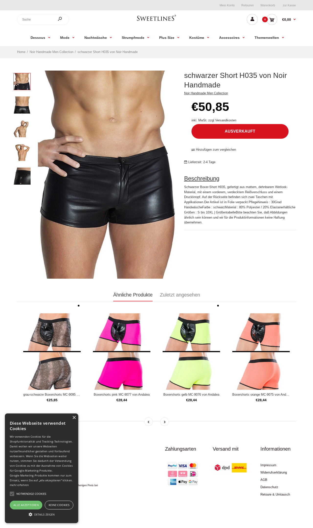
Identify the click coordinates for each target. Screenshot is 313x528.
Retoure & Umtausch (275, 494)
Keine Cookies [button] (59, 505)
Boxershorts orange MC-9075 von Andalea (262, 394)
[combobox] (43, 19)
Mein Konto (227, 5)
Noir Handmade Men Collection (206, 93)
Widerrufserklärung (273, 472)
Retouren (247, 5)
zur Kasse (289, 5)
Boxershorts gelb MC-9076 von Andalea (191, 394)
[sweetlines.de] (156, 20)
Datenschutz (269, 487)
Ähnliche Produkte (133, 294)
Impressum (268, 465)
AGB (263, 480)
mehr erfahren (19, 485)
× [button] (74, 418)
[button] (41, 514)
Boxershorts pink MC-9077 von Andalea (122, 394)
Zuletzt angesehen (180, 294)
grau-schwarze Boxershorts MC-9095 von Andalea (58, 394)
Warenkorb (267, 5)
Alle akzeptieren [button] (26, 505)
